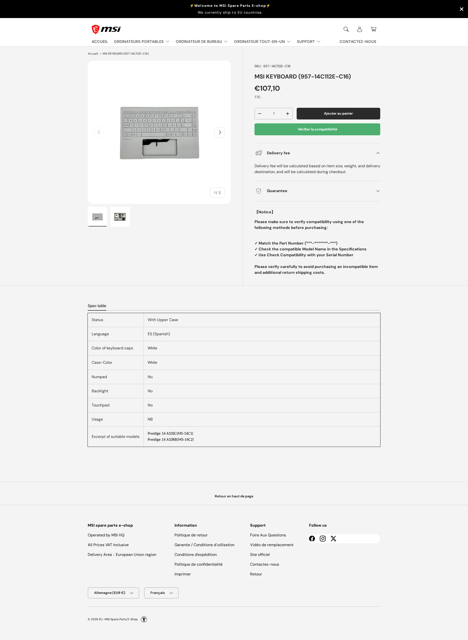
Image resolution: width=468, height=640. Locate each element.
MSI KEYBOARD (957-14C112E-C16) (126, 53)
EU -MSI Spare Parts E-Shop (118, 619)
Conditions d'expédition (196, 554)
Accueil (93, 53)
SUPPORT (306, 41)
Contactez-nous (264, 564)
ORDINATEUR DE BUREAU (199, 41)
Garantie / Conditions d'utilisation (204, 544)
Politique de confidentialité (199, 564)
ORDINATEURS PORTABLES (139, 41)
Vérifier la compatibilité (317, 129)
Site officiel (260, 554)
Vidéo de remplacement (271, 544)
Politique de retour (191, 535)
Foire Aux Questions (268, 535)
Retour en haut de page (234, 496)
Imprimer (183, 574)
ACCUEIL (100, 41)
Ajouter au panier (338, 113)
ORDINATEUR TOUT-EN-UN (259, 41)
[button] (373, 29)
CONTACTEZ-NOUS (358, 41)
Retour (256, 574)
